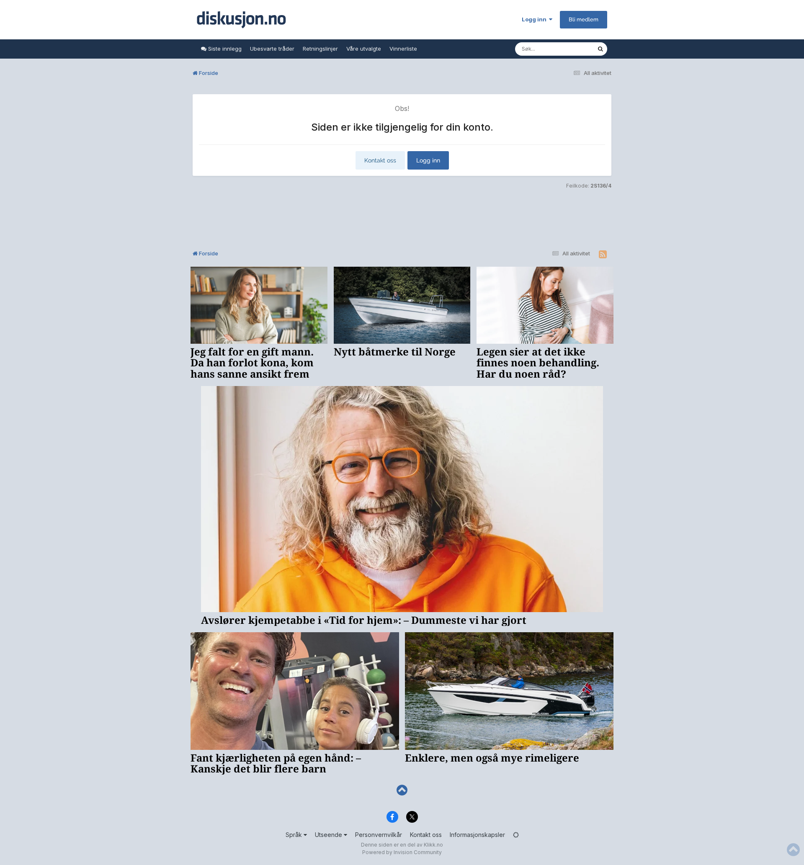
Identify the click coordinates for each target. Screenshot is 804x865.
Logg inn (535, 19)
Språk (295, 834)
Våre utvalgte (363, 48)
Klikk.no (433, 845)
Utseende (329, 834)
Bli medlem (583, 19)
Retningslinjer (320, 48)
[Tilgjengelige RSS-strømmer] (602, 254)
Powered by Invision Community (402, 852)
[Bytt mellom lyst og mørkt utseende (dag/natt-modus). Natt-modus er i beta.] (516, 834)
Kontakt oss (380, 160)
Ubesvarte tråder (272, 48)
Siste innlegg (224, 48)
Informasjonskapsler (477, 834)
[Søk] (600, 49)
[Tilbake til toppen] (402, 790)
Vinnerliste (403, 48)
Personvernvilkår (378, 834)
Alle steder (572, 49)
